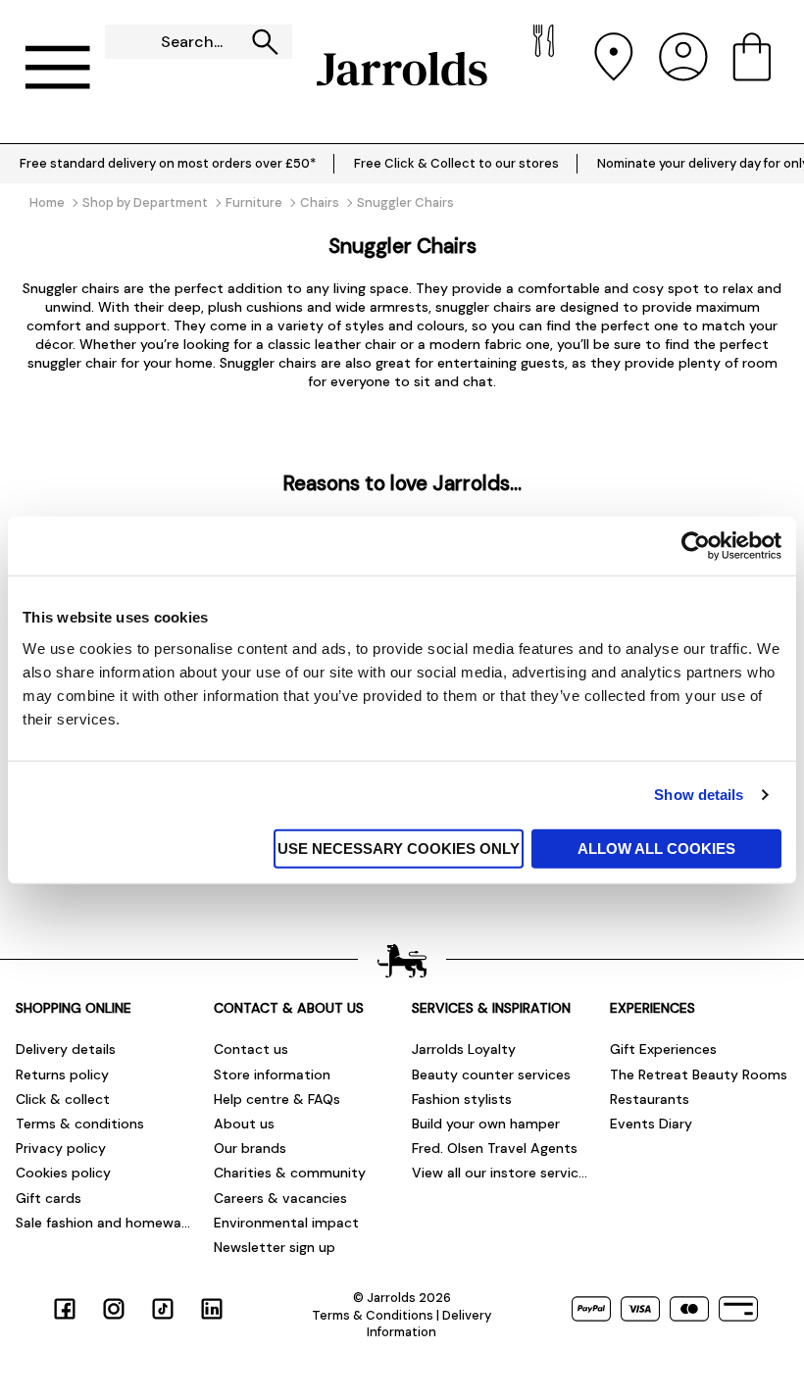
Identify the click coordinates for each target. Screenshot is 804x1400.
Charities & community (290, 1172)
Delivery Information (429, 1324)
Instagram (113, 1308)
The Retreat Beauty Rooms (698, 1074)
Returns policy (62, 1074)
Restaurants (649, 1099)
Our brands (250, 1148)
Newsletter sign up (274, 1247)
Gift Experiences (663, 1049)
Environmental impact (286, 1222)
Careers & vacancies (280, 1198)
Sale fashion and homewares (105, 1222)
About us (244, 1123)
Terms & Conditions (372, 1315)
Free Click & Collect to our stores (456, 163)
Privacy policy (61, 1148)
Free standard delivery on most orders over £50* (168, 163)
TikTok (162, 1308)
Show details (698, 794)
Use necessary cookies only (398, 847)
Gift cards (48, 1198)
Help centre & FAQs (277, 1099)
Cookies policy (63, 1172)
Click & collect (63, 1099)
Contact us (251, 1049)
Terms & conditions (80, 1123)
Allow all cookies (656, 847)
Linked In (211, 1308)
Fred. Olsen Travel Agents (495, 1148)
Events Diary (651, 1123)
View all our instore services (501, 1172)
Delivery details (66, 1049)
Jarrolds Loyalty (464, 1049)
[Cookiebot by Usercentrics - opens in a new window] (695, 546)
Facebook (64, 1308)
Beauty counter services (491, 1074)
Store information (272, 1074)
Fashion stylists (462, 1099)
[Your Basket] (752, 69)
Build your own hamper (486, 1123)
